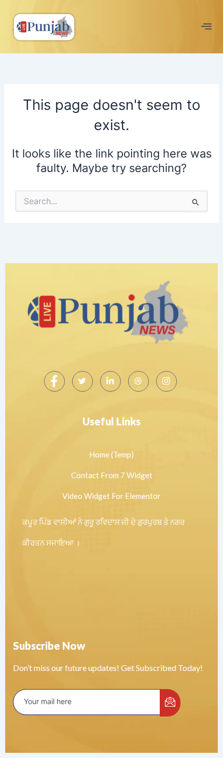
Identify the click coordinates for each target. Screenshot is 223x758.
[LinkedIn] (110, 381)
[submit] (170, 703)
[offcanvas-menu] (206, 27)
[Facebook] (54, 381)
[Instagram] (166, 381)
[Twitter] (82, 381)
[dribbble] (138, 381)
